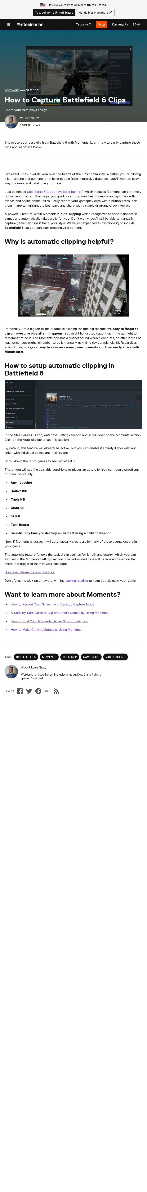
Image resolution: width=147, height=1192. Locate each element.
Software (12, 90)
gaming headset (76, 581)
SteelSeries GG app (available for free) (55, 192)
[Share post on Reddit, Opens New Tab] (38, 691)
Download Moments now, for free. (30, 572)
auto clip (70, 657)
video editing (115, 657)
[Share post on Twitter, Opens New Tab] (29, 691)
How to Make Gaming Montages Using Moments (46, 630)
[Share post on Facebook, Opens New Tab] (20, 691)
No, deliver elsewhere (93, 12)
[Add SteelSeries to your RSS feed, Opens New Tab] (56, 691)
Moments (49, 657)
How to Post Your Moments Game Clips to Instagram (49, 621)
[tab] (84, 24)
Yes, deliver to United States (54, 12)
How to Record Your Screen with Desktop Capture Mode (52, 604)
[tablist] (84, 24)
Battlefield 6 (26, 657)
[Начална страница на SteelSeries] (30, 24)
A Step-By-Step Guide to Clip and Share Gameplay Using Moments (59, 613)
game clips (91, 657)
